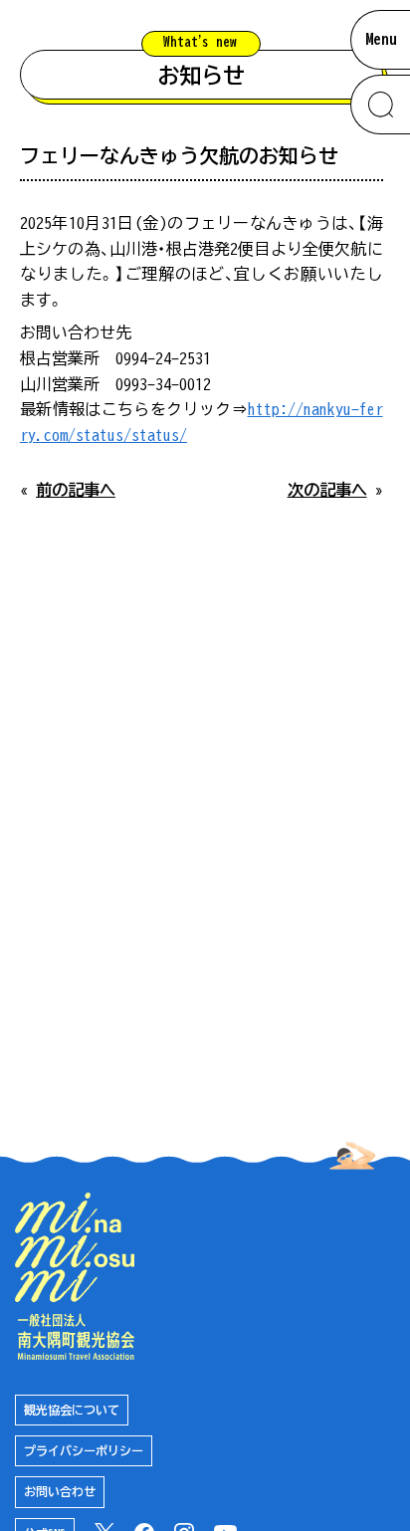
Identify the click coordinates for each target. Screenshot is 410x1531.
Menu (381, 39)
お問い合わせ (60, 1491)
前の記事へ (75, 490)
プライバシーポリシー (83, 1450)
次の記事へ (327, 490)
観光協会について (71, 1410)
